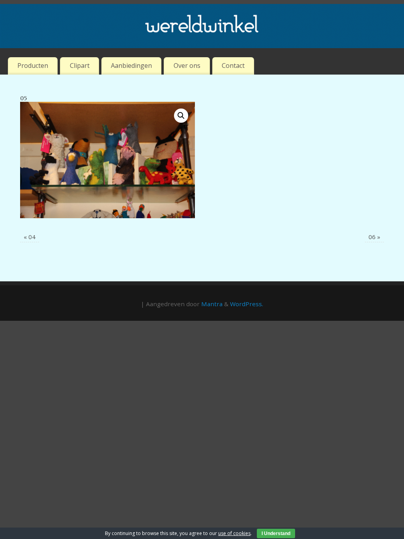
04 (30, 237)
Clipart (80, 65)
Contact (233, 65)
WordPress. (246, 304)
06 (374, 237)
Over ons (187, 65)
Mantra (212, 304)
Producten (32, 65)
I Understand (276, 533)
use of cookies (234, 533)
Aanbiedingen (131, 65)
